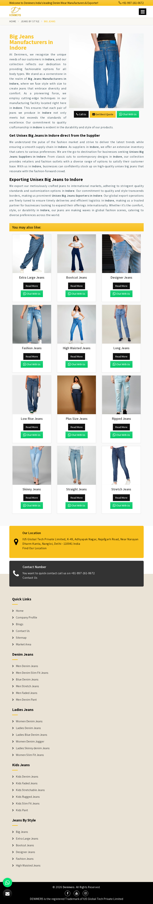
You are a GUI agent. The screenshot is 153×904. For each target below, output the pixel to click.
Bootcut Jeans (25, 845)
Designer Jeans (25, 852)
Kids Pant (22, 810)
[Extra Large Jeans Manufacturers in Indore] (31, 253)
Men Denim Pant (26, 699)
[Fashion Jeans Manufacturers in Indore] (31, 324)
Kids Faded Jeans (27, 783)
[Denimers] (16, 11)
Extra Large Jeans (27, 838)
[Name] (142, 11)
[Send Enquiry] (106, 70)
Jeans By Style (30, 21)
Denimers (69, 887)
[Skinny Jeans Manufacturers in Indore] (31, 465)
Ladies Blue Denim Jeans (31, 734)
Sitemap (21, 637)
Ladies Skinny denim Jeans (33, 748)
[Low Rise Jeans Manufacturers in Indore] (31, 395)
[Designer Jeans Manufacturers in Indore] (121, 253)
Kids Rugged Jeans (28, 796)
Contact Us (30, 578)
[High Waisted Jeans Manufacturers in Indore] (76, 324)
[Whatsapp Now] (7, 882)
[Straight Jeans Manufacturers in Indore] (76, 465)
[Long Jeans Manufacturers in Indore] (121, 324)
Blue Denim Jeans (27, 679)
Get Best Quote (104, 114)
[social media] (67, 893)
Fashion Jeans (25, 858)
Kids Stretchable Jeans (30, 790)
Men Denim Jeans (27, 666)
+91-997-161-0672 (133, 3)
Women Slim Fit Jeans (30, 754)
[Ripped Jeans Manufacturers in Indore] (121, 395)
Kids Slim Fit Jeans (28, 803)
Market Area (23, 644)
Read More (32, 286)
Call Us (82, 114)
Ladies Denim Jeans (28, 728)
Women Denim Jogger (30, 741)
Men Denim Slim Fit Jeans (32, 672)
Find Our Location (34, 548)
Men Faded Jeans (26, 692)
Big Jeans (22, 831)
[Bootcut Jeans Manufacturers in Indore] (76, 253)
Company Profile (26, 617)
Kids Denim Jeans (27, 776)
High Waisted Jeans (28, 865)
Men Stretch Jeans (27, 686)
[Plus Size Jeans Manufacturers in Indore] (76, 395)
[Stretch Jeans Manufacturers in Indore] (121, 465)
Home (12, 21)
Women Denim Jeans (29, 721)
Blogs (19, 624)
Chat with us (130, 114)
